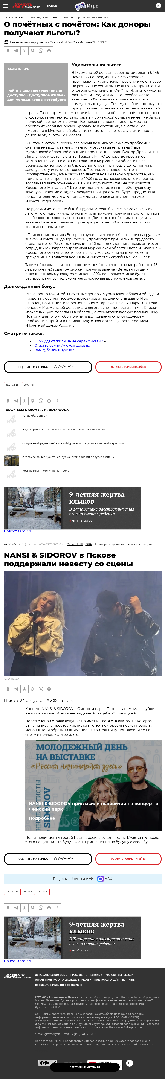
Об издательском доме (51, 975)
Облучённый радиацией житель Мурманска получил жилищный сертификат (74, 443)
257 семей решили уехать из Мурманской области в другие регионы (68, 457)
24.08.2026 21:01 (14, 544)
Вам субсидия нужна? (54, 350)
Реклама (96, 975)
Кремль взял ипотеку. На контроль (45, 470)
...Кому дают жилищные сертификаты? (68, 341)
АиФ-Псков (11, 679)
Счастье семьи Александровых (62, 345)
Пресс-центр (78, 975)
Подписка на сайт (106, 980)
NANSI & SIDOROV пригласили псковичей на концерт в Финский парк (93, 806)
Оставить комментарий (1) (128, 367)
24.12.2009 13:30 (14, 17)
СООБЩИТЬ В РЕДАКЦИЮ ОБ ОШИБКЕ (58, 985)
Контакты (128, 980)
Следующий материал (85, 1067)
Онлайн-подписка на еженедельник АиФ (63, 980)
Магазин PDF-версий (119, 975)
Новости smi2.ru (18, 531)
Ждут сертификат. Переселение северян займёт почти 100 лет (63, 429)
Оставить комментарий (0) (128, 858)
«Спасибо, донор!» (34, 415)
